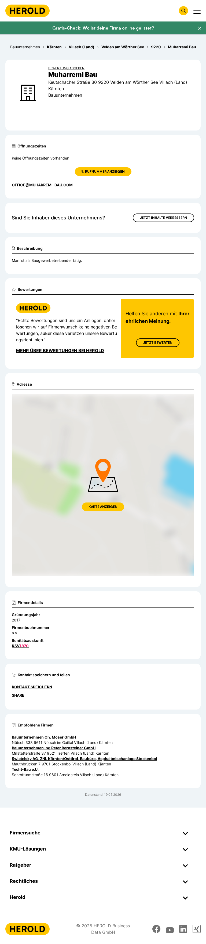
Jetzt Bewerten (157, 343)
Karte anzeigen (103, 507)
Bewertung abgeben (66, 68)
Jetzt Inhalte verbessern (163, 218)
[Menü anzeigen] (197, 11)
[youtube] (170, 929)
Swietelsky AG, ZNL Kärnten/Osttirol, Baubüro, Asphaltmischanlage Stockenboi (84, 758)
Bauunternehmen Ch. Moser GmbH (44, 737)
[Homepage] (27, 11)
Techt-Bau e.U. (25, 769)
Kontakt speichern (32, 687)
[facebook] (156, 929)
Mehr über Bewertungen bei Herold (60, 350)
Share (18, 695)
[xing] (197, 929)
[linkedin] (183, 929)
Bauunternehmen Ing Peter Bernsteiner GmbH (53, 748)
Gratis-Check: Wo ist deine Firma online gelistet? (103, 28)
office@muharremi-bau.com (42, 185)
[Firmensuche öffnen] (183, 10)
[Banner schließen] (199, 28)
